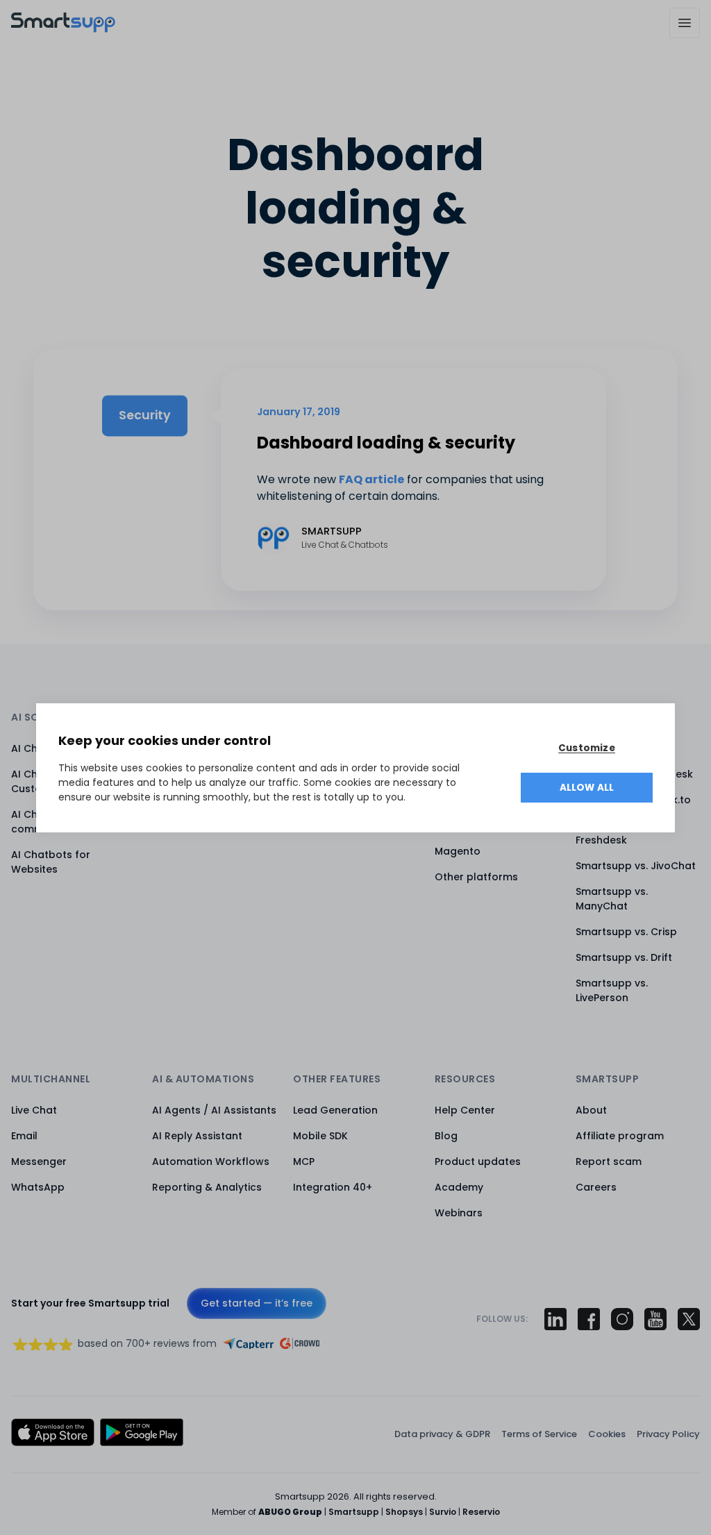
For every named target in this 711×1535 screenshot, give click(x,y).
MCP (304, 1161)
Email (24, 1136)
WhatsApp (38, 1187)
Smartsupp (353, 1512)
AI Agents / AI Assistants (214, 1110)
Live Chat (34, 1110)
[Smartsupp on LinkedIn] (555, 1319)
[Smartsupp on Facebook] (589, 1319)
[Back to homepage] (63, 29)
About (591, 1110)
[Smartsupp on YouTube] (655, 1319)
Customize (586, 748)
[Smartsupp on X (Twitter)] (689, 1319)
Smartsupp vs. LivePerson (612, 990)
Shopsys (404, 1512)
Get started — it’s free (256, 1303)
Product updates (478, 1161)
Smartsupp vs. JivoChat (636, 866)
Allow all (587, 787)
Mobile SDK (320, 1136)
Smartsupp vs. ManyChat (612, 898)
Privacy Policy (668, 1434)
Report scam (609, 1161)
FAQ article (371, 479)
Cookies (607, 1434)
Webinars (459, 1213)
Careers (596, 1187)
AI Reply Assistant (197, 1136)
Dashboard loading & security (386, 442)
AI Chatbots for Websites (50, 862)
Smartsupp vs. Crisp (626, 932)
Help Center (465, 1110)
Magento (457, 851)
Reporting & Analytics (207, 1187)
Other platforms (476, 877)
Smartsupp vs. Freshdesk (612, 833)
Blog (446, 1136)
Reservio (481, 1512)
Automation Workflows (210, 1161)
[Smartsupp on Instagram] (622, 1319)
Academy (459, 1187)
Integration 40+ (332, 1187)
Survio (442, 1512)
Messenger (39, 1161)
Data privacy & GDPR (442, 1434)
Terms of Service (539, 1434)
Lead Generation (335, 1110)
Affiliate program (620, 1136)
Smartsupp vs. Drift (624, 957)
